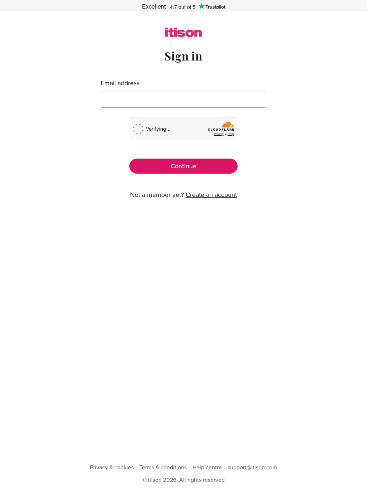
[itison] (183, 34)
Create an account (211, 194)
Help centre (207, 467)
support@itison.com (252, 467)
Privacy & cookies (112, 467)
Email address (120, 83)
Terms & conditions (163, 467)
